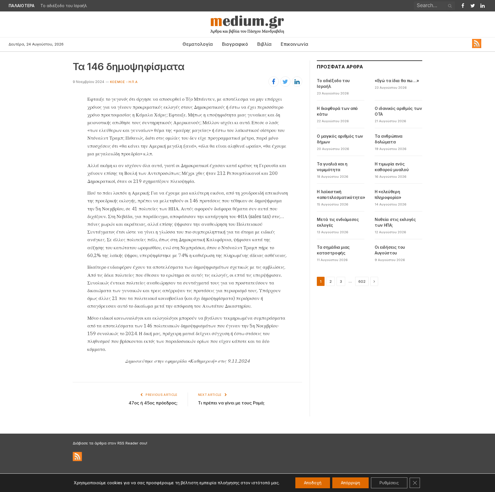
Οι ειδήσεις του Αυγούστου (390, 250)
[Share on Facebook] (273, 81)
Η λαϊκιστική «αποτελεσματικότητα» (341, 194)
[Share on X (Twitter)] (285, 81)
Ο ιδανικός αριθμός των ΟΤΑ (398, 111)
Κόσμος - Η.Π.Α (124, 82)
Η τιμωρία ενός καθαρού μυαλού (391, 166)
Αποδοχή (312, 482)
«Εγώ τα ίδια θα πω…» (397, 80)
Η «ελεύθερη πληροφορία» (388, 194)
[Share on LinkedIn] (297, 81)
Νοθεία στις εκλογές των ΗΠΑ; (395, 222)
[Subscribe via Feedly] (476, 46)
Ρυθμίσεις (389, 482)
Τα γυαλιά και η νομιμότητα (332, 166)
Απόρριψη (350, 482)
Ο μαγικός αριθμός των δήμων (340, 139)
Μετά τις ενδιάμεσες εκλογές (338, 222)
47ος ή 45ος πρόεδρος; (153, 403)
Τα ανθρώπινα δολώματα (388, 139)
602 (362, 281)
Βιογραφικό (235, 44)
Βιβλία (264, 44)
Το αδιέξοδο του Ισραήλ (63, 5)
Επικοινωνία (294, 44)
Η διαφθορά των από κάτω (337, 111)
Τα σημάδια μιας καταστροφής (333, 250)
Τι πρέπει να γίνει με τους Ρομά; (231, 403)
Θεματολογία (197, 44)
